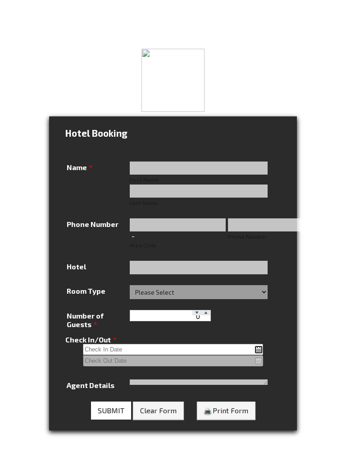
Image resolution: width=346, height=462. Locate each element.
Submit (111, 410)
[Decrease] (196, 313)
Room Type (86, 290)
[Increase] (205, 313)
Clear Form (158, 410)
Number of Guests (85, 319)
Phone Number (92, 224)
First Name (144, 179)
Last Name (144, 202)
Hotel (76, 266)
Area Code (143, 245)
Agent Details (90, 385)
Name (79, 167)
